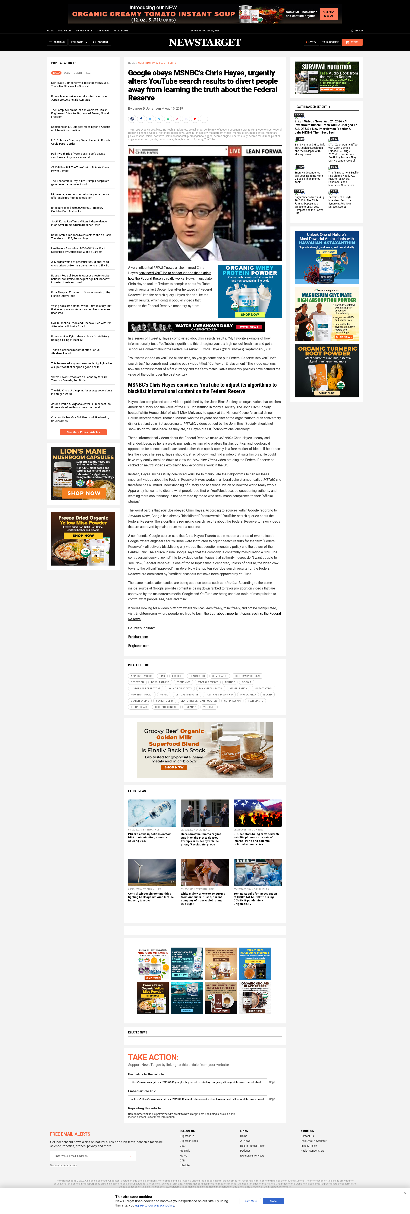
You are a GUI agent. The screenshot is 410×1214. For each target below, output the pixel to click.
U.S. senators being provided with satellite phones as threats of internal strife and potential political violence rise (256, 839)
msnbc (140, 136)
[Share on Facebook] (141, 119)
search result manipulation (265, 136)
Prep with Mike (84, 30)
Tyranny (198, 139)
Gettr (183, 1145)
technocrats (166, 139)
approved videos (145, 129)
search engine (222, 136)
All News (245, 1140)
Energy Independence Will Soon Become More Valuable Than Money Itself (309, 177)
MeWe (183, 1155)
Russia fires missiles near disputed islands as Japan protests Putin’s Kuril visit (79, 98)
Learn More (250, 1201)
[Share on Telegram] (159, 119)
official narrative (154, 136)
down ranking (249, 129)
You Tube (209, 139)
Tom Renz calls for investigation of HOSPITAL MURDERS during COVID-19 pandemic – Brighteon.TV (255, 898)
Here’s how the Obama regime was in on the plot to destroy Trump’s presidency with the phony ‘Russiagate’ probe (201, 839)
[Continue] (131, 1156)
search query (239, 136)
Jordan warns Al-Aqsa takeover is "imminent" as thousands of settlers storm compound (81, 405)
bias (158, 129)
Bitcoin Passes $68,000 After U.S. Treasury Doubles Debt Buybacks (77, 209)
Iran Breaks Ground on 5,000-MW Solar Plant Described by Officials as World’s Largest (78, 250)
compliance (195, 129)
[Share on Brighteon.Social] (132, 119)
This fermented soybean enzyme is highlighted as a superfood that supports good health (81, 365)
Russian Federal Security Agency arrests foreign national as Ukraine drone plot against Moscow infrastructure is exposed (80, 279)
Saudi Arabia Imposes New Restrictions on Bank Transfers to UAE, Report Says (81, 236)
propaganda (197, 136)
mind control (256, 132)
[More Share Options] (204, 119)
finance (143, 132)
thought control (183, 139)
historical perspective (171, 132)
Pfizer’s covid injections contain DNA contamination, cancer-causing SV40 (149, 837)
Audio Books (121, 30)
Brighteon (64, 30)
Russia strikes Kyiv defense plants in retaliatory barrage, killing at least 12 (80, 338)
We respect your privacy (63, 1165)
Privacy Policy (309, 1145)
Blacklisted (180, 129)
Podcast (245, 1150)
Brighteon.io (187, 1136)
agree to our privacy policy (154, 1205)
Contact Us (307, 1136)
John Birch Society (197, 132)
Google (153, 132)
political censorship (177, 136)
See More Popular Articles (83, 432)
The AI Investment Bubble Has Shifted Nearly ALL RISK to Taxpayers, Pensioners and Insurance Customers (343, 179)
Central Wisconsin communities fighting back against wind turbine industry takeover (151, 897)
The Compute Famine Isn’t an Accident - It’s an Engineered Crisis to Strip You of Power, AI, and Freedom (80, 113)
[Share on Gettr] (195, 119)
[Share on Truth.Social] (186, 119)
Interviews (103, 30)
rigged (208, 136)
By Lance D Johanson (144, 108)
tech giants (150, 139)
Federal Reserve (208, 682)
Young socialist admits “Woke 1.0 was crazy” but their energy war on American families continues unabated (81, 309)
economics (265, 129)
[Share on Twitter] (150, 119)
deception (234, 129)
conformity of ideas (215, 129)
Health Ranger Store (312, 1150)
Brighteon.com (146, 613)
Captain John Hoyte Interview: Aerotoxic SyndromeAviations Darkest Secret (340, 202)
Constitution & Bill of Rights (157, 63)
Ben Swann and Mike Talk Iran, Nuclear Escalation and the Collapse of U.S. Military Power (310, 149)
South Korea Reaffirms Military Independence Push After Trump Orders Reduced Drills (79, 223)
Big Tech (168, 129)
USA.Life (185, 1165)
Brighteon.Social (189, 1140)
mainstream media (220, 132)
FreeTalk (185, 1150)
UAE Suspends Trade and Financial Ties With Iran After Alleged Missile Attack (81, 324)
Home (50, 30)
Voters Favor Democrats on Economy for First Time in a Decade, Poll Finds (79, 378)
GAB (182, 1160)
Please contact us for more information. (151, 1117)
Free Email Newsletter (314, 1140)
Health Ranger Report (311, 107)
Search (359, 30)
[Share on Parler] (177, 119)
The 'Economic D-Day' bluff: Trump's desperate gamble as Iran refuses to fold (80, 182)
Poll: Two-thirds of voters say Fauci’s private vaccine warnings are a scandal (78, 155)
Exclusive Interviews (252, 1155)
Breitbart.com (138, 637)
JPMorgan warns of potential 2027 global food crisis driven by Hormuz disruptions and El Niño (80, 263)
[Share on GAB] (168, 119)
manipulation (240, 132)
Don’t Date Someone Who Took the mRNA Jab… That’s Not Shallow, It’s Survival (80, 84)
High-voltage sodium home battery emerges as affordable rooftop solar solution (80, 196)
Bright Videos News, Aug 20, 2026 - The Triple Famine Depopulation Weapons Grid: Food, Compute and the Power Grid (309, 205)
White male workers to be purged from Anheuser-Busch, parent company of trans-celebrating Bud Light (203, 898)
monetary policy (142, 694)
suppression (135, 139)
